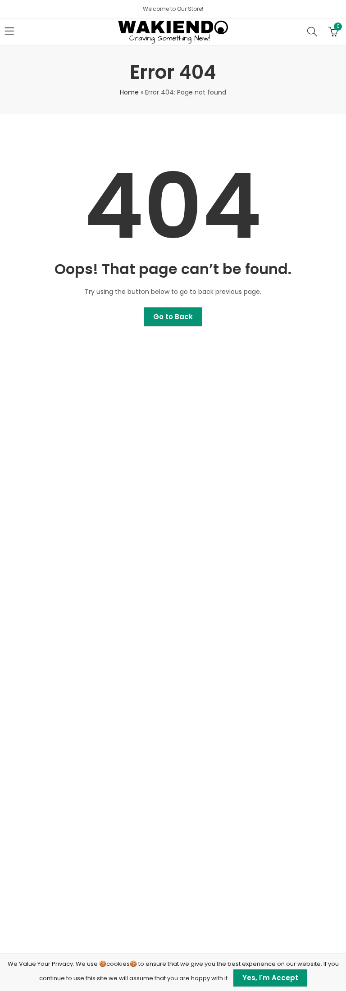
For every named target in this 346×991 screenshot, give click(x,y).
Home (129, 92)
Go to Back (173, 316)
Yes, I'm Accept (270, 977)
